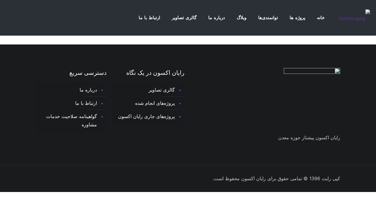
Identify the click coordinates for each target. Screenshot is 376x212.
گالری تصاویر (162, 90)
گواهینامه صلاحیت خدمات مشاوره (71, 120)
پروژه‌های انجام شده (155, 103)
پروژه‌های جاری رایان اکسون (146, 116)
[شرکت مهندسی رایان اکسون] (354, 17)
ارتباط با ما (86, 103)
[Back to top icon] (38, 176)
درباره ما (88, 90)
